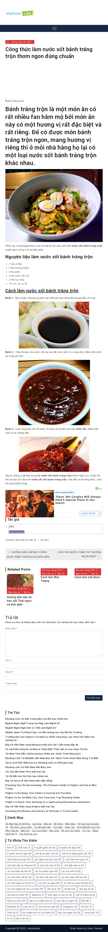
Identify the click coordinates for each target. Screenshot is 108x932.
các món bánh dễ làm (19, 877)
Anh (10, 847)
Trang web (11, 683)
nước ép (29, 906)
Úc (10, 918)
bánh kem (24, 847)
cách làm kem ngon (76, 859)
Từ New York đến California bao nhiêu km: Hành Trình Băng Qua (43, 753)
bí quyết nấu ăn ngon (19, 853)
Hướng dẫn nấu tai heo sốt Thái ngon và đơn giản (19, 600)
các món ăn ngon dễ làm (77, 883)
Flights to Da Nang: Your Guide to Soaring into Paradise (38, 793)
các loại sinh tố (71, 871)
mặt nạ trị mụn (16, 901)
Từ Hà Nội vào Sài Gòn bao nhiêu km (26, 776)
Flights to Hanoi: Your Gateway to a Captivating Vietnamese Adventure (47, 802)
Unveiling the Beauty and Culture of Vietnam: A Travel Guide (41, 811)
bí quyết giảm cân (44, 847)
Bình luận (11, 628)
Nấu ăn (32, 540)
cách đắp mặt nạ (74, 865)
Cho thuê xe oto (28, 834)
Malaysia (38, 895)
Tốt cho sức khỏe (70, 830)
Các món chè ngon (46, 877)
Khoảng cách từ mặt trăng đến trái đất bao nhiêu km (36, 718)
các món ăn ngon (48, 883)
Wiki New (70, 823)
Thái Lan (13, 912)
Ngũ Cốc (25, 830)
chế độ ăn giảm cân (46, 853)
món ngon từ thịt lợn (60, 895)
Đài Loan (22, 918)
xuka (11, 526)
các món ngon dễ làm (74, 877)
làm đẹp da (86, 889)
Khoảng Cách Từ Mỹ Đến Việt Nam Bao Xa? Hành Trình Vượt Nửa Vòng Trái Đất (51, 758)
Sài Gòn (86, 906)
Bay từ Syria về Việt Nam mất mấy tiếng (28, 780)
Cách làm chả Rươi (87, 577)
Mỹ (85, 901)
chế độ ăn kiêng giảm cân (76, 853)
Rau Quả (54, 830)
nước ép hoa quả (48, 906)
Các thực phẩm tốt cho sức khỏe (25, 889)
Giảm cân (70, 827)
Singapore (70, 906)
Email (9, 671)
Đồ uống (58, 823)
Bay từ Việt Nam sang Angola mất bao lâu (30, 806)
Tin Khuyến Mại (42, 827)
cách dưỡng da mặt (18, 859)
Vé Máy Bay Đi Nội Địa (17, 823)
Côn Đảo (58, 827)
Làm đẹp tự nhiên (17, 895)
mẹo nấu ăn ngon (67, 901)
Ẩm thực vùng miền (18, 588)
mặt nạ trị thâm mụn (41, 901)
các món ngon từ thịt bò (20, 883)
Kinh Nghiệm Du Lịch (88, 827)
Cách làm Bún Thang (50, 578)
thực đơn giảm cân (69, 912)
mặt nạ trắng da (85, 895)
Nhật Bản (13, 906)
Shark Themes (95, 928)
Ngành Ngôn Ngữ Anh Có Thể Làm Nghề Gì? (31, 727)
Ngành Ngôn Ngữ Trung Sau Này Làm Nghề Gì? (32, 723)
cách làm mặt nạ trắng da (21, 865)
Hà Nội (70, 889)
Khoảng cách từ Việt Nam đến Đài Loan (28, 767)
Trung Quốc (91, 912)
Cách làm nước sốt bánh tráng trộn (41, 290)
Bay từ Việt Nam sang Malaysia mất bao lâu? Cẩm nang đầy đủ (41, 744)
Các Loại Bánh (39, 830)
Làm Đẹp (37, 823)
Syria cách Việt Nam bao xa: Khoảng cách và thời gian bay (39, 762)
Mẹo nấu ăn (22, 540)
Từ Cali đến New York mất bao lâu (25, 771)
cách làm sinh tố (50, 865)
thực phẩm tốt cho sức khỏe (38, 912)
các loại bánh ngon (46, 871)
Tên (8, 660)
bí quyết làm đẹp (69, 847)
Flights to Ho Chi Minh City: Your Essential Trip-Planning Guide (42, 797)
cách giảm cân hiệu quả (48, 859)
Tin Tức (86, 830)
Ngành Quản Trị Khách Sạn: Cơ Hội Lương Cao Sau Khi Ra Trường (43, 732)
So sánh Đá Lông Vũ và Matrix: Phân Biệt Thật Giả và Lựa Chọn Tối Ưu (46, 749)
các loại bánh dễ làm (19, 871)
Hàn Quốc (54, 889)
